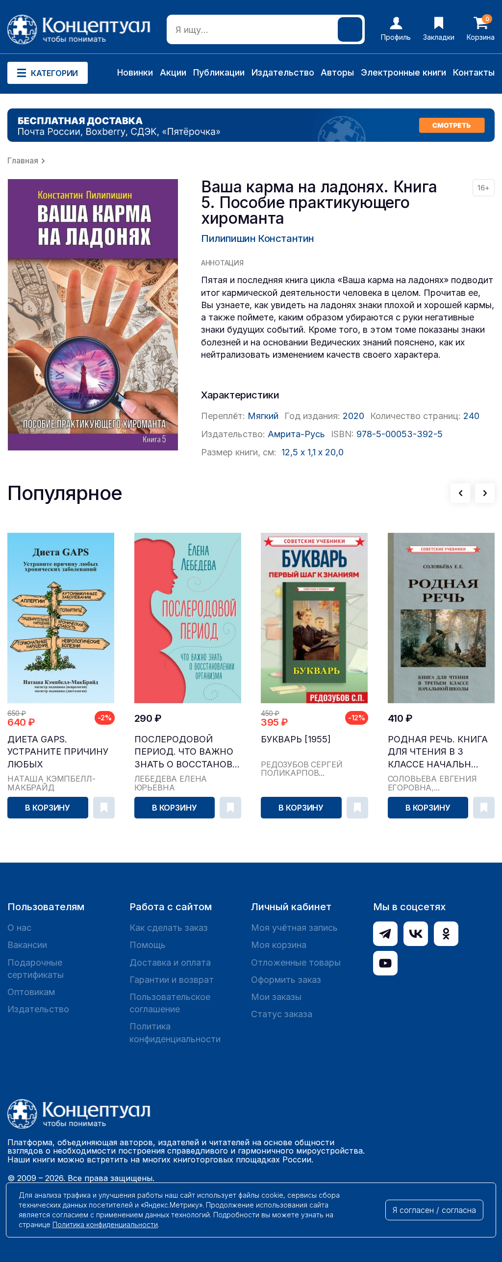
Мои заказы (276, 997)
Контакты (474, 72)
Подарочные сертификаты (35, 968)
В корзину (47, 808)
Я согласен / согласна (434, 1210)
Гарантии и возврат (171, 979)
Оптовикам (31, 992)
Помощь (147, 945)
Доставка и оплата (170, 962)
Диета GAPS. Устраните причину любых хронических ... (57, 752)
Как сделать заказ (168, 927)
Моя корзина (278, 945)
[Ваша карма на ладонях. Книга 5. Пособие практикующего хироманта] (93, 314)
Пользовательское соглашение (169, 1003)
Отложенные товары (296, 962)
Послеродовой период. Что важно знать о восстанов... (187, 751)
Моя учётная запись (294, 927)
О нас (19, 927)
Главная (22, 160)
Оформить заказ (286, 979)
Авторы (337, 72)
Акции (173, 72)
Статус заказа (281, 1014)
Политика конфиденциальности (175, 1032)
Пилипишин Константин (257, 238)
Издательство (282, 72)
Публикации (219, 72)
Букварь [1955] (296, 739)
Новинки (135, 72)
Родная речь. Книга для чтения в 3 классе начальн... (438, 751)
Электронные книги (403, 72)
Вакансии (27, 945)
